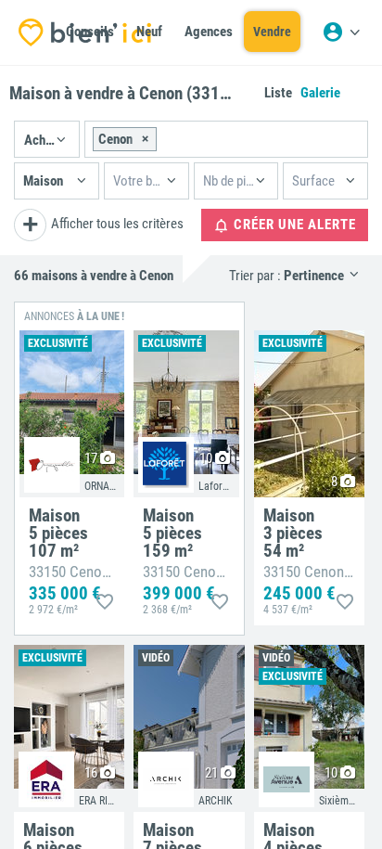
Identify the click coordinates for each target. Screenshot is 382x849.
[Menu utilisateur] (341, 32)
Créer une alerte (293, 224)
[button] (47, 139)
